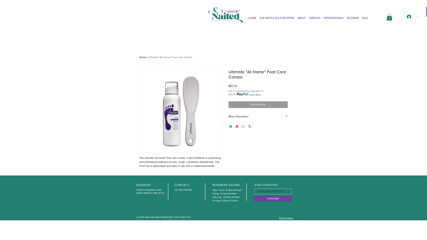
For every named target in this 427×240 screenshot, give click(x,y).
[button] (389, 17)
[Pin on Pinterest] (237, 126)
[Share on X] (250, 126)
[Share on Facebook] (231, 126)
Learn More (255, 94)
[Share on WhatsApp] (243, 126)
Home (142, 57)
